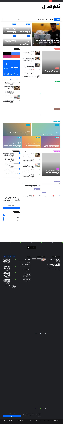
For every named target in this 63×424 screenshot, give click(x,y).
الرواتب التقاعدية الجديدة (27, 264)
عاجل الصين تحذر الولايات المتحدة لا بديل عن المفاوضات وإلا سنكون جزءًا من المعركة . (10, 31)
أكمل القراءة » (37, 189)
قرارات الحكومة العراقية (27, 277)
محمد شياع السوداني (27, 281)
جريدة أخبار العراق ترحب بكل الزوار (42, 420)
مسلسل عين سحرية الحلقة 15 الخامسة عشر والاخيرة (24, 43)
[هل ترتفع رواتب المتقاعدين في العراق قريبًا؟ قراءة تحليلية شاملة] (34, 295)
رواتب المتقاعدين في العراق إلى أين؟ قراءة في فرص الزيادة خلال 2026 (8, 96)
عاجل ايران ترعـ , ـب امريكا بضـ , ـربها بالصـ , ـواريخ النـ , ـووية (48, 197)
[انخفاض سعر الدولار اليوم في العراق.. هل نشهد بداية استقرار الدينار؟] (17, 159)
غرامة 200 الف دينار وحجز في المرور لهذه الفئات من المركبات (31, 77)
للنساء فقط (57, 121)
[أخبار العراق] (51, 7)
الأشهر (11, 79)
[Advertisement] (22, 10)
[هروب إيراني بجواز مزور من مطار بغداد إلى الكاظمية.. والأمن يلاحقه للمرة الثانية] (37, 53)
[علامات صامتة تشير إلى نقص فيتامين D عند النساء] (46, 129)
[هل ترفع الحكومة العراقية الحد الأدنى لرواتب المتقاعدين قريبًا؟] (17, 93)
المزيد (36, 19)
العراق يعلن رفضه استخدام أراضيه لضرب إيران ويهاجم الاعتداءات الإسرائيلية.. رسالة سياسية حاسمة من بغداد (28, 60)
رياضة (43, 19)
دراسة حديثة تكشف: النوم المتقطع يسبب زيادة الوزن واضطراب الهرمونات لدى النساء (12, 145)
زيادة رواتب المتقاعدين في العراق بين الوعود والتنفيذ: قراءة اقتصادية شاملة (28, 176)
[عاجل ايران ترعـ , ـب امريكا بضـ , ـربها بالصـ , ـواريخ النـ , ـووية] (59, 195)
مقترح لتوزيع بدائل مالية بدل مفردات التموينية (13, 173)
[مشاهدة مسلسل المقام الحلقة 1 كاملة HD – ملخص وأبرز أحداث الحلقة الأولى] (34, 409)
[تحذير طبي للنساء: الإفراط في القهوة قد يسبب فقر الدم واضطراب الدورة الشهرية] (31, 142)
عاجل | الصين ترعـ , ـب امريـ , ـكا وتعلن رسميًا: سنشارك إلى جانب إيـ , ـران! (32, 186)
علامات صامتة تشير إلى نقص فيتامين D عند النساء (48, 134)
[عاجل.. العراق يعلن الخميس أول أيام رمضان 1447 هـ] (51, 62)
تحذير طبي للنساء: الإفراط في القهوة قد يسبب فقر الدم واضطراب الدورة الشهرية (32, 145)
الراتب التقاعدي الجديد (27, 262)
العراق (22, 264)
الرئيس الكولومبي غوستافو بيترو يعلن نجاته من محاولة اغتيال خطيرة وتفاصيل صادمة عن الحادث (28, 72)
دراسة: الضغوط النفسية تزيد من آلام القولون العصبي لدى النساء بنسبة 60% (17, 133)
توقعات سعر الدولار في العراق (26, 269)
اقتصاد (58, 24)
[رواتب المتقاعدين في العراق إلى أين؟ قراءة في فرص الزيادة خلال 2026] (17, 97)
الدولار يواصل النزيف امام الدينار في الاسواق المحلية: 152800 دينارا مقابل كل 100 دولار (10, 42)
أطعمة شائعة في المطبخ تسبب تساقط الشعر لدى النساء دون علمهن (51, 145)
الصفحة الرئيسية (57, 19)
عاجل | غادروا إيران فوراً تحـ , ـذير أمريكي (28, 197)
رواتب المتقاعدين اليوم (27, 272)
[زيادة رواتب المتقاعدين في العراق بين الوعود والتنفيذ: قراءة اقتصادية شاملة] (39, 174)
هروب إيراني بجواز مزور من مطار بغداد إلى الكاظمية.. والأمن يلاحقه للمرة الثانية (28, 54)
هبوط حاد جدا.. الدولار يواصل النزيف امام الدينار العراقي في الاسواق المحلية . (47, 41)
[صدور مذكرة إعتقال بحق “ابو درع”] (24, 28)
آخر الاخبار (57, 49)
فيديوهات (39, 19)
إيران (25, 259)
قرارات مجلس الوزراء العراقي (26, 279)
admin (58, 175)
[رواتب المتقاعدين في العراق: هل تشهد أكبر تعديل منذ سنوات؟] (17, 83)
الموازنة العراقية (28, 267)
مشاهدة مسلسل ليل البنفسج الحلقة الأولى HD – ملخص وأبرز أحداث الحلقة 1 (9, 170)
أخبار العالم (46, 19)
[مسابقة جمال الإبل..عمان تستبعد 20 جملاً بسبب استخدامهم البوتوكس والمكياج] (43, 409)
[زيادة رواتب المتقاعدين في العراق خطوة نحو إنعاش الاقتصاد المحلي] (17, 101)
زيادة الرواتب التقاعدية (27, 274)
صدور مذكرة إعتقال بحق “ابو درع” (25, 32)
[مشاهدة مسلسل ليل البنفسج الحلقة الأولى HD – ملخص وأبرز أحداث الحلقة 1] (17, 170)
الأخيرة (17, 79)
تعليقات (5, 79)
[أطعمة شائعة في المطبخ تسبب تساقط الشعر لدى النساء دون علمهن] (50, 142)
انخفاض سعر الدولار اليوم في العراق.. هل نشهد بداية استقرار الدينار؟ (9, 159)
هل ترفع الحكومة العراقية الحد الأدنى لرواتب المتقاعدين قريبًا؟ (9, 92)
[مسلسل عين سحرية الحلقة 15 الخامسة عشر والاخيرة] (24, 40)
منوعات (29, 35)
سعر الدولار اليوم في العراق (26, 276)
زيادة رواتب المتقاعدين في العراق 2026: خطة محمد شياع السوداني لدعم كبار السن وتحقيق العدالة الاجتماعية (9, 164)
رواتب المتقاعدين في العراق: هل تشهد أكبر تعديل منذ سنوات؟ (9, 83)
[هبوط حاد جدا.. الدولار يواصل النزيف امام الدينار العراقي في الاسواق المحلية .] (46, 34)
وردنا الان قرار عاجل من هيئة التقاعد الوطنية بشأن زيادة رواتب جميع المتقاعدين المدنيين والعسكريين (8, 154)
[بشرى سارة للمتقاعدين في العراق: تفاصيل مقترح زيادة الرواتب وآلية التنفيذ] (43, 370)
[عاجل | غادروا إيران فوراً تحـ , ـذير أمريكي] (39, 195)
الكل (28, 151)
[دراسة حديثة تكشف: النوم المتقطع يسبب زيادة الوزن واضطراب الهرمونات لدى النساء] (12, 142)
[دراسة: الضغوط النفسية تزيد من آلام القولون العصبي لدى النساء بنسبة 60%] (17, 129)
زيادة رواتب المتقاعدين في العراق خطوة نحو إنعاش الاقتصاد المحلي (8, 101)
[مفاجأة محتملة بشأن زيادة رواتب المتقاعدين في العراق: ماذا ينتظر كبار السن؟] (43, 259)
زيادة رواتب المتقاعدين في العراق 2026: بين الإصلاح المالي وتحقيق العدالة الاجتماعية (9, 87)
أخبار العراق (51, 19)
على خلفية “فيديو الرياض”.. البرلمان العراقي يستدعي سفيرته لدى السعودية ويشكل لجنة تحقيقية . (28, 66)
